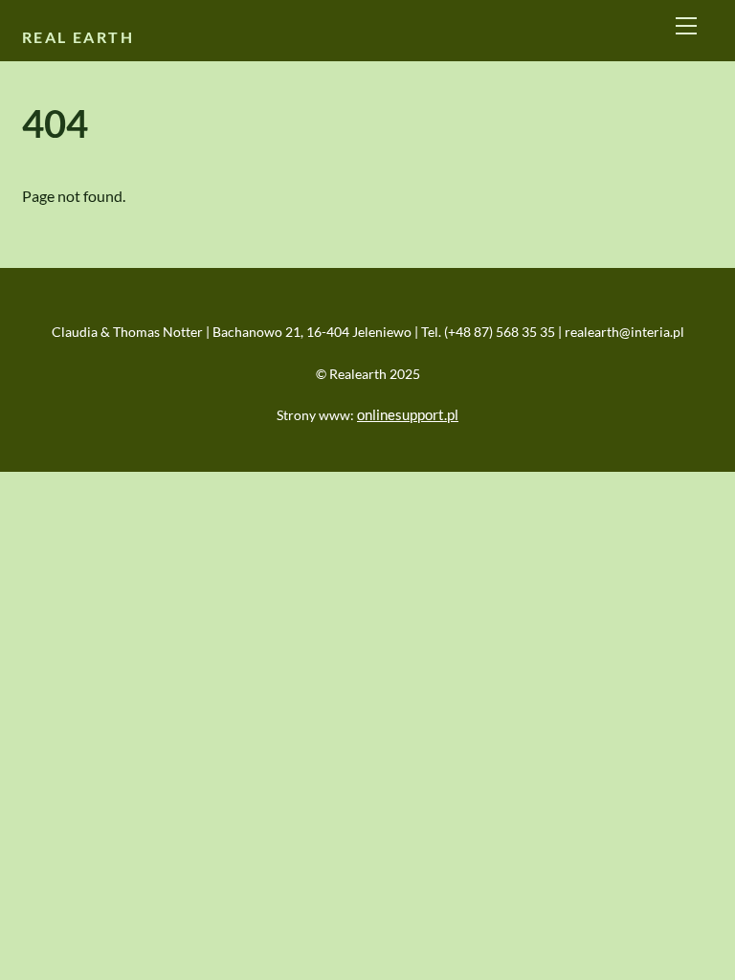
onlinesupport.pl (407, 414)
